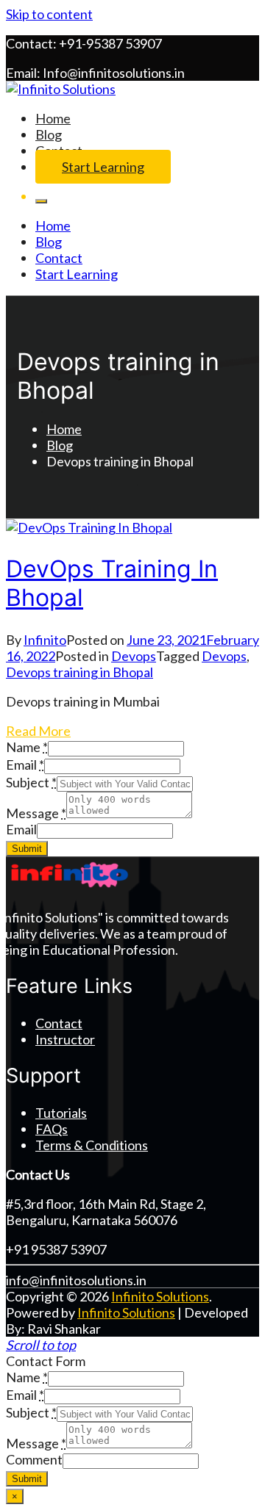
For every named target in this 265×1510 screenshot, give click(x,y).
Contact (58, 258)
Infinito (45, 640)
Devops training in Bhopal (79, 672)
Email (21, 829)
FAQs (51, 1129)
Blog (48, 134)
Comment (34, 1459)
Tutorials (61, 1113)
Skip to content (49, 14)
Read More (38, 731)
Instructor (65, 1039)
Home (53, 118)
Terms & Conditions (91, 1145)
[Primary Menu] (41, 201)
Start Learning (103, 167)
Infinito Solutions (160, 1296)
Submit (27, 848)
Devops (133, 656)
